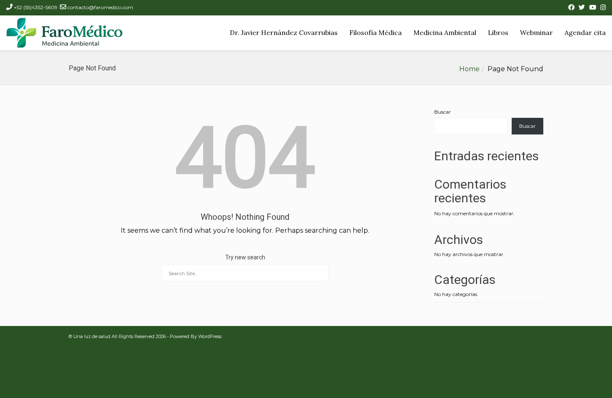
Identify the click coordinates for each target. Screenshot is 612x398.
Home (469, 69)
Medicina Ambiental (444, 32)
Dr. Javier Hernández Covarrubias (284, 32)
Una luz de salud (91, 336)
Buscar (442, 112)
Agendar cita (585, 32)
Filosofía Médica (375, 32)
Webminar (536, 32)
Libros (498, 32)
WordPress (209, 336)
